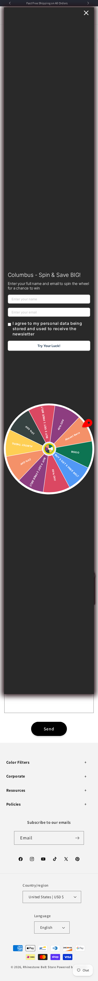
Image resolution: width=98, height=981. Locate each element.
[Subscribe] (77, 838)
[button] (47, 763)
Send (49, 729)
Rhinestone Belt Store (39, 967)
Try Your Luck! (48, 346)
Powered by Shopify (72, 967)
